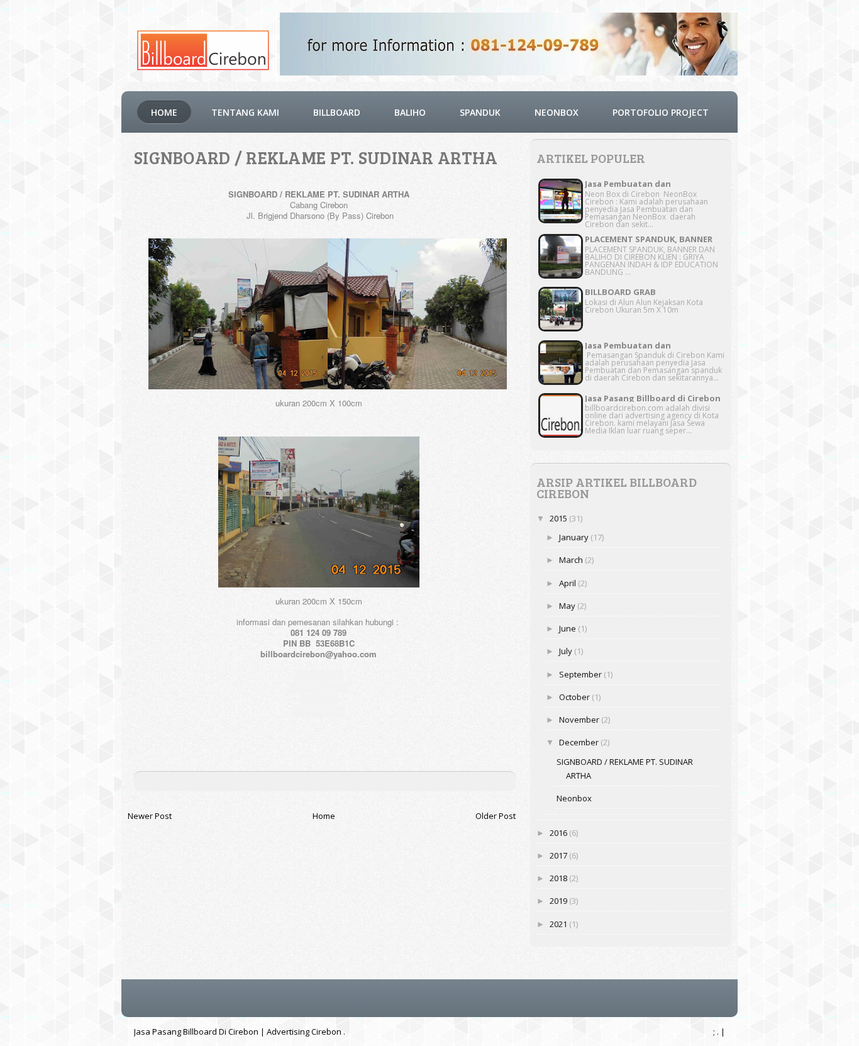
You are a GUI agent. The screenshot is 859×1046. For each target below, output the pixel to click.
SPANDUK (480, 112)
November (580, 719)
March (572, 559)
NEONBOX (557, 112)
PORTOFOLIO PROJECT (660, 112)
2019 (559, 900)
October (575, 697)
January (574, 537)
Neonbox (574, 798)
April (568, 583)
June (568, 628)
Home (164, 112)
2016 (559, 832)
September (581, 674)
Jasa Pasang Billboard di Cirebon (653, 398)
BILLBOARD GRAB (620, 292)
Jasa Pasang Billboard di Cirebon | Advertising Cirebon (238, 1031)
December (580, 742)
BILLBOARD (336, 112)
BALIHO (410, 112)
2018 (559, 878)
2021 (559, 924)
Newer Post (150, 815)
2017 (559, 855)
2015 (559, 518)
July (566, 651)
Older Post (495, 815)
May (568, 605)
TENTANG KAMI (245, 112)
